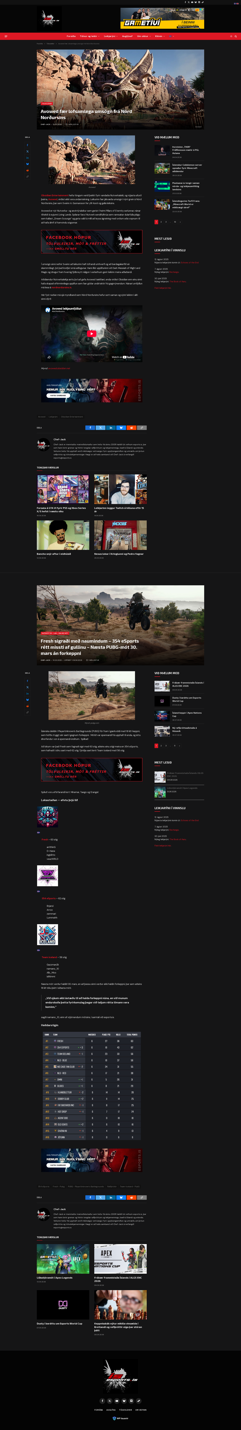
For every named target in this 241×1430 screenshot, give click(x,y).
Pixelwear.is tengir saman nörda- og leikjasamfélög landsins (185, 186)
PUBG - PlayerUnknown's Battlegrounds (86, 1186)
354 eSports (43, 1186)
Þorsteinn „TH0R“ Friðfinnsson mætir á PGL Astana (185, 150)
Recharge (174, 272)
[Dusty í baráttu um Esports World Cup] (63, 1305)
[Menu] (6, 36)
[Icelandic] (171, 36)
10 (175, 222)
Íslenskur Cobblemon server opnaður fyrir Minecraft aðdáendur (187, 168)
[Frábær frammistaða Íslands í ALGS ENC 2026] (120, 1259)
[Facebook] (27, 145)
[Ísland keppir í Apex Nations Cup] (162, 716)
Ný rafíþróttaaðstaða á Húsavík (184, 729)
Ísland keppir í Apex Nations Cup (187, 714)
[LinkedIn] (27, 158)
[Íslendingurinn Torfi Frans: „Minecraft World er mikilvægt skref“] (162, 204)
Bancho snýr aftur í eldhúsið (54, 553)
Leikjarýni (109, 36)
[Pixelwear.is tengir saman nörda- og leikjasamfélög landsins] (162, 186)
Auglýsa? (127, 36)
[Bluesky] (27, 164)
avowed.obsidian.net (59, 368)
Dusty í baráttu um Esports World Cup (59, 1323)
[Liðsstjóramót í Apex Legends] (63, 1259)
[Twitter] (27, 151)
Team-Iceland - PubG (129, 1186)
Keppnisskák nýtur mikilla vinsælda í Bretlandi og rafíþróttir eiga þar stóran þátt (118, 1327)
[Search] (235, 36)
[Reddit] (27, 170)
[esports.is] (49, 19)
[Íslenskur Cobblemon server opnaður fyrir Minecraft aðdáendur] (162, 168)
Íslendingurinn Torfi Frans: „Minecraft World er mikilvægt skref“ (186, 204)
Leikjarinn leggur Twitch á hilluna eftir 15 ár (119, 509)
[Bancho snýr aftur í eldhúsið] (63, 535)
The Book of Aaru (177, 281)
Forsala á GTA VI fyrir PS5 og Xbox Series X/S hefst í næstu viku (61, 509)
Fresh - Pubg (59, 1186)
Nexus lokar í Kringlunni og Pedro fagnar (119, 553)
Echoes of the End (190, 262)
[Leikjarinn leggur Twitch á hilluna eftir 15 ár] (120, 489)
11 (174, 746)
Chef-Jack (45, 124)
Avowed (52, 199)
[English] (237, 3)
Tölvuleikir (47, 104)
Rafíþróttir (112, 1186)
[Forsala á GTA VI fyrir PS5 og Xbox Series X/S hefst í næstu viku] (63, 489)
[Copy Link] (27, 176)
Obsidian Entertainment (54, 195)
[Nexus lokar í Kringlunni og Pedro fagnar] (120, 535)
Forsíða (71, 36)
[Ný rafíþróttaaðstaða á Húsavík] (162, 731)
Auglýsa (110, 1410)
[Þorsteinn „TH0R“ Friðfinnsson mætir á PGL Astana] (162, 150)
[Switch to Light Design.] (231, 36)
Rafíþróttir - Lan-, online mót (55, 633)
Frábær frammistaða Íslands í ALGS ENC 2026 (118, 1279)
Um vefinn (141, 1410)
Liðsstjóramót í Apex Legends (54, 1277)
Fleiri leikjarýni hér (163, 288)
